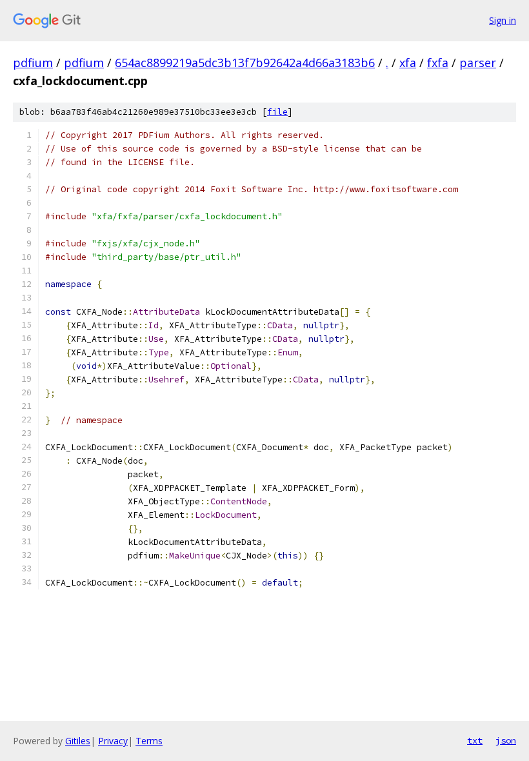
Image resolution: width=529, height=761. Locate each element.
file (277, 111)
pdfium (33, 62)
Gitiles (77, 741)
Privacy (113, 741)
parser (477, 62)
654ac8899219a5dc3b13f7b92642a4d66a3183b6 (245, 62)
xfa (407, 62)
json (505, 740)
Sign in (502, 20)
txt (475, 740)
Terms (149, 741)
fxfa (437, 62)
